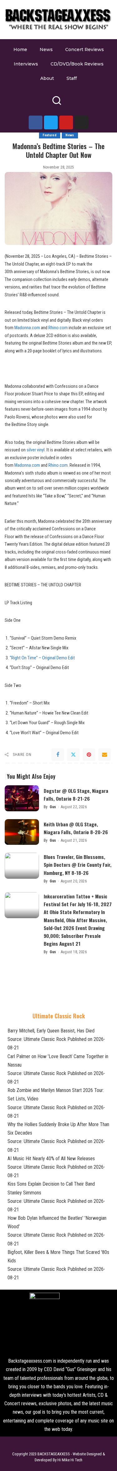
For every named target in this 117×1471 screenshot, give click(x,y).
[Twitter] (51, 122)
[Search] (56, 103)
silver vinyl (36, 450)
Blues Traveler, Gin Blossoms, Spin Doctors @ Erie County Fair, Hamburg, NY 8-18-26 (77, 864)
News (70, 135)
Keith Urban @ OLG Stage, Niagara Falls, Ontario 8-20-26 (76, 828)
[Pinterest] (89, 754)
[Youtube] (66, 122)
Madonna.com (27, 327)
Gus (53, 807)
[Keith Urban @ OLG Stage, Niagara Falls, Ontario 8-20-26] (22, 832)
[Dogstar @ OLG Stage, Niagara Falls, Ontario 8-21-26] (22, 798)
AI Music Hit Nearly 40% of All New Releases (51, 1159)
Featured (49, 135)
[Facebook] (35, 122)
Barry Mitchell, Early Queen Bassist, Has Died (51, 1031)
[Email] (104, 754)
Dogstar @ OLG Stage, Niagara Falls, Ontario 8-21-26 (76, 794)
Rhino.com (58, 327)
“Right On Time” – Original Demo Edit (42, 658)
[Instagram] (81, 122)
